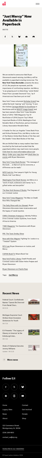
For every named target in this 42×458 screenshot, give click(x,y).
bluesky (22, 387)
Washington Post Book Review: (14, 180)
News (4, 414)
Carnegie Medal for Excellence (23, 106)
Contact (25, 405)
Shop (24, 418)
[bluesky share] (19, 36)
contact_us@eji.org (9, 437)
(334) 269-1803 (8, 432)
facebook (5, 387)
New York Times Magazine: (12, 197)
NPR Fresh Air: (8, 172)
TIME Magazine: (8, 226)
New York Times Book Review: (13, 162)
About (4, 418)
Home (4, 405)
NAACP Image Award (25, 109)
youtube (22, 396)
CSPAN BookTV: (8, 254)
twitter (14, 387)
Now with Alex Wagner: (11, 238)
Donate (24, 414)
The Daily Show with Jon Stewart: (15, 205)
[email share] (26, 36)
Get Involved (27, 409)
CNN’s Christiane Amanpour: (13, 215)
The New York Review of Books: (14, 190)
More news (12, 359)
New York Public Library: (11, 258)
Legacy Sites (7, 409)
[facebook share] (5, 36)
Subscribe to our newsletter (13, 448)
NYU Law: (6, 246)
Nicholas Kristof (30, 101)
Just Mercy (13, 275)
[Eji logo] (4, 3)
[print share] (33, 36)
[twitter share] (12, 36)
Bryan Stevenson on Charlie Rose (15, 269)
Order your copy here (16, 154)
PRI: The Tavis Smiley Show (13, 233)
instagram (5, 396)
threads (14, 396)
